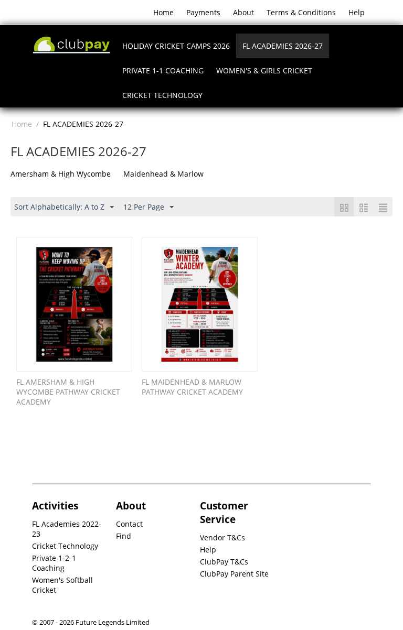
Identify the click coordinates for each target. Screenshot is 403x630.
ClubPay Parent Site (234, 574)
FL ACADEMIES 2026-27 (282, 46)
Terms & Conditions (301, 12)
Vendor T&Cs (222, 537)
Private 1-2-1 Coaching (54, 563)
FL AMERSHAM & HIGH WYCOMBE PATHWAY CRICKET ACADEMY (68, 392)
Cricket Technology (65, 546)
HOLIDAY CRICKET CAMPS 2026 (176, 46)
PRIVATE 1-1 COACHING (163, 70)
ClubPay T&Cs (224, 562)
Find (123, 536)
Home (163, 12)
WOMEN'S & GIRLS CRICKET (264, 70)
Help (356, 12)
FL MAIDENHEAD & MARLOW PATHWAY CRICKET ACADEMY (192, 387)
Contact (129, 524)
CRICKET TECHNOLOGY (162, 95)
